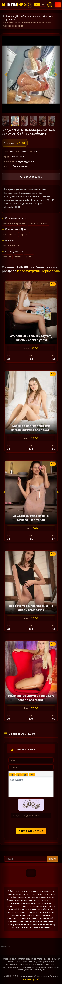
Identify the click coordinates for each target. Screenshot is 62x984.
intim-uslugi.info (12, 16)
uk (42, 4)
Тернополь (9, 19)
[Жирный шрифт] (12, 774)
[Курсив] (18, 774)
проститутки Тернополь (38, 271)
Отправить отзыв (31, 831)
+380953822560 (32, 176)
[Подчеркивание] (25, 774)
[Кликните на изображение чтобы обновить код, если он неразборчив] (31, 804)
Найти (52, 858)
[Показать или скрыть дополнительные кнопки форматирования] (32, 774)
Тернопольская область (37, 16)
